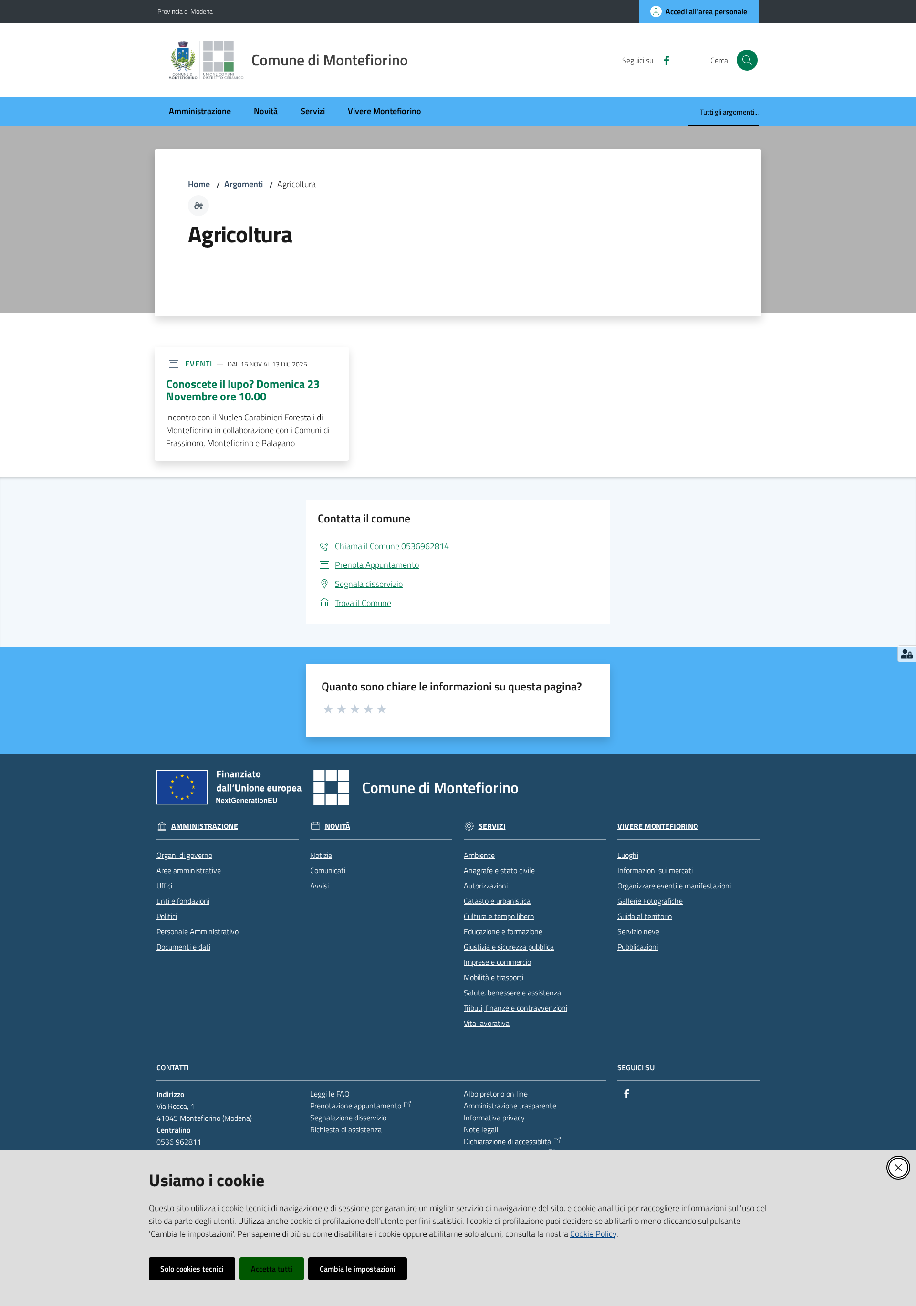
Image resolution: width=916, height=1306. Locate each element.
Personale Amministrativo (197, 931)
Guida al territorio (644, 916)
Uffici (164, 885)
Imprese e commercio (497, 962)
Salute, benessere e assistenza (512, 992)
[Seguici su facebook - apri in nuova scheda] (662, 59)
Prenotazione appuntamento (355, 1105)
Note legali (481, 1129)
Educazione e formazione (503, 931)
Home (199, 184)
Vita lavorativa (487, 1023)
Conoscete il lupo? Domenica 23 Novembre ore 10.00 (243, 389)
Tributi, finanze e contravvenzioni (515, 1007)
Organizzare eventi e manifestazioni (674, 885)
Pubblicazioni (637, 946)
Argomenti (243, 184)
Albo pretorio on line (496, 1093)
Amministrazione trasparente (510, 1105)
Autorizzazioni (486, 885)
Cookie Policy (593, 1233)
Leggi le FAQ (330, 1093)
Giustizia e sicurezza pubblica (509, 946)
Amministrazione (204, 826)
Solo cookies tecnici (192, 1269)
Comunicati (327, 870)
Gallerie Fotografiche (650, 901)
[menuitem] (199, 111)
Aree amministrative (188, 870)
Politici (166, 916)
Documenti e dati (183, 946)
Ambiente (479, 855)
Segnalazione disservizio (348, 1117)
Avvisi (319, 885)
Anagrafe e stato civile (499, 870)
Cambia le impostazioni (358, 1269)
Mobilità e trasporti (493, 977)
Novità (337, 826)
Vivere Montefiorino (657, 826)
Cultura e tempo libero (499, 916)
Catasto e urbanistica (497, 901)
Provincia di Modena (185, 11)
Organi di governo (184, 855)
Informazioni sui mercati (655, 870)
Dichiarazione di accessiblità (507, 1141)
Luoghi (627, 855)
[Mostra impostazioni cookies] (906, 653)
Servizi (492, 826)
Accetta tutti (271, 1269)
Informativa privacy (494, 1117)
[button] (747, 60)
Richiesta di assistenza (346, 1129)
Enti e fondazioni (182, 901)
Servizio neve (638, 931)
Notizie (321, 855)
